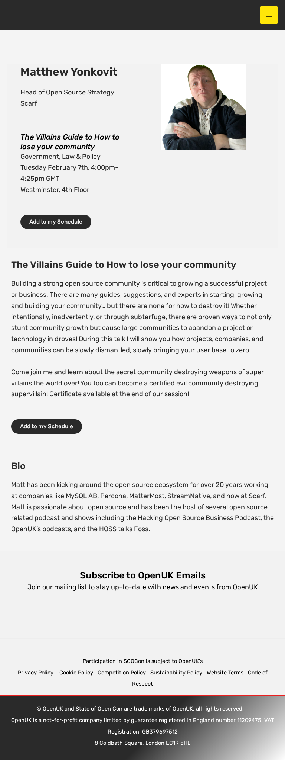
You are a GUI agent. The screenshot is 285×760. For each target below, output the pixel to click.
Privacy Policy (36, 672)
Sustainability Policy (176, 672)
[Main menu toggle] (269, 15)
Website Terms (225, 672)
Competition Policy (124, 672)
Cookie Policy (76, 672)
